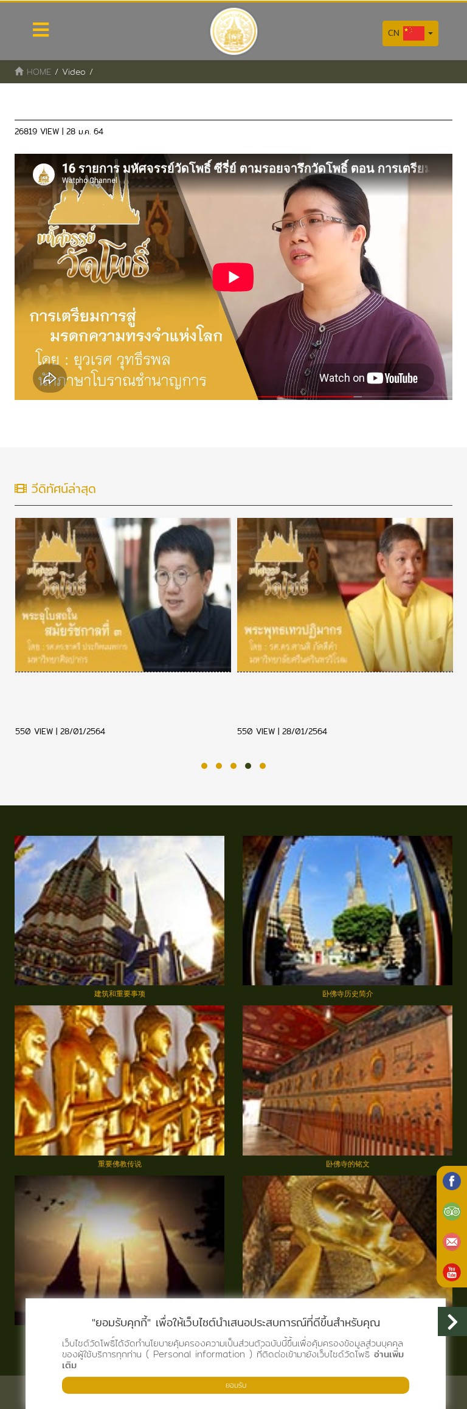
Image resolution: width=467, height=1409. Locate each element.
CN (395, 33)
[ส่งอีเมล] (452, 1242)
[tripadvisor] (452, 1211)
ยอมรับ (236, 1385)
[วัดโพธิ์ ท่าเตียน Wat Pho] (452, 1181)
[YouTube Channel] (452, 1272)
